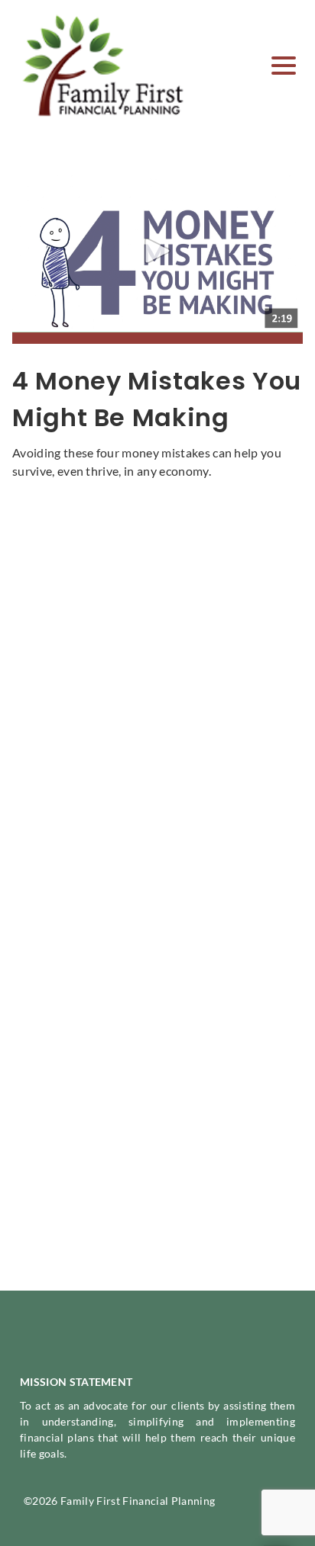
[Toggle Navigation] (283, 65)
